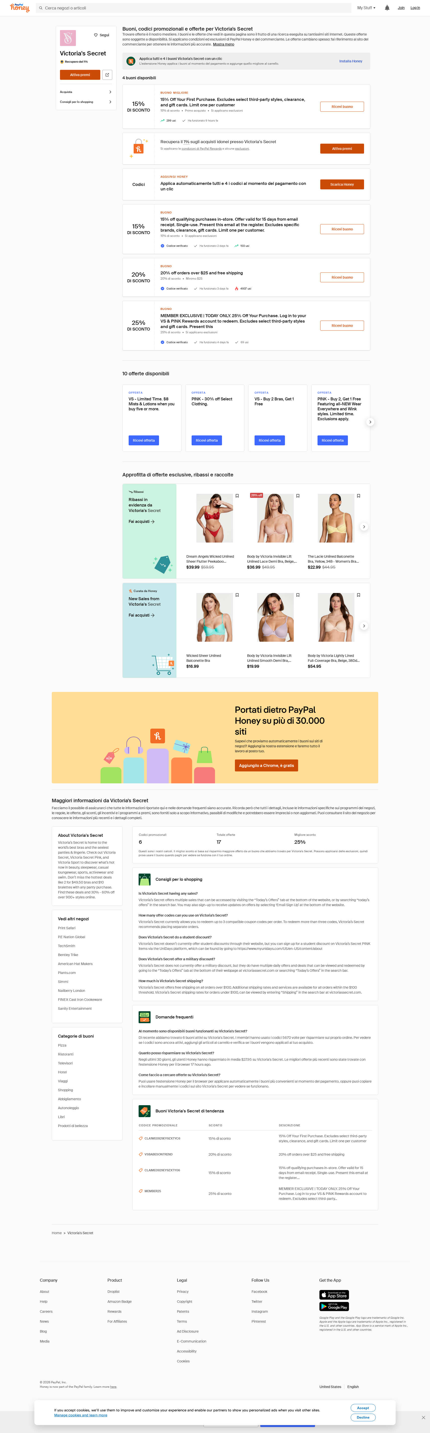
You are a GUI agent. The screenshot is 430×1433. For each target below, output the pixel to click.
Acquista (66, 92)
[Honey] (20, 8)
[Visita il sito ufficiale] (107, 75)
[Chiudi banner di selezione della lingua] (423, 1417)
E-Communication (191, 1341)
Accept (363, 1408)
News (44, 1321)
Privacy (183, 1291)
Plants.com (67, 972)
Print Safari (66, 928)
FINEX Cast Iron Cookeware (80, 999)
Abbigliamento (69, 1099)
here (113, 1387)
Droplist (114, 1291)
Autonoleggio (68, 1108)
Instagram (260, 1311)
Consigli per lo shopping (76, 102)
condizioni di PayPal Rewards (202, 149)
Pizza (62, 1045)
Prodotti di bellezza (73, 1126)
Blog (43, 1331)
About (44, 1291)
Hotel (62, 1072)
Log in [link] (415, 7)
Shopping (65, 1090)
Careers (46, 1311)
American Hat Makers (75, 964)
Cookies (183, 1361)
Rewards (114, 1311)
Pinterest (259, 1321)
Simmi (63, 981)
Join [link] (401, 7)
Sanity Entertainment (75, 1008)
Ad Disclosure (188, 1331)
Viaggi (63, 1081)
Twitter (257, 1301)
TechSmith (66, 946)
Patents (183, 1311)
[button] (339, 1386)
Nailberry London (71, 990)
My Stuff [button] (364, 7)
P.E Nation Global (71, 937)
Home (57, 1233)
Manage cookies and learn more (80, 1415)
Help (43, 1301)
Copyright (184, 1301)
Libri (61, 1117)
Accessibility (187, 1351)
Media (45, 1341)
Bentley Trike (68, 955)
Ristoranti (65, 1054)
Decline (363, 1417)
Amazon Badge (120, 1301)
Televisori (65, 1063)
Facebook (259, 1291)
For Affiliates (117, 1321)
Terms (182, 1321)
